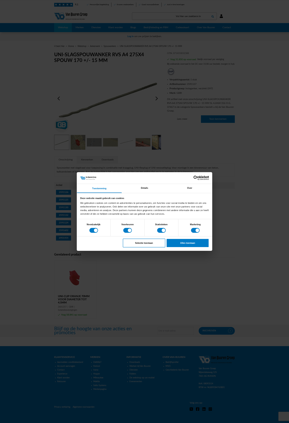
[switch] (127, 230)
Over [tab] (189, 188)
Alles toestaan (187, 243)
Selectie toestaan (144, 243)
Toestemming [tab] (99, 188)
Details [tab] (144, 188)
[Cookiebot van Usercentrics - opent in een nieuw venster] (196, 178)
